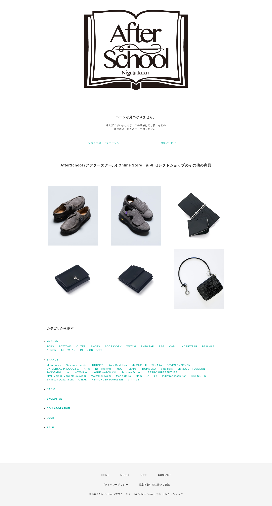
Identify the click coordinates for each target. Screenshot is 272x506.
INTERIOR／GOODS (93, 350)
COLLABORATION (58, 408)
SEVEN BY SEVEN (178, 365)
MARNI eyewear (101, 376)
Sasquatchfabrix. (76, 365)
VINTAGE (133, 379)
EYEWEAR (147, 346)
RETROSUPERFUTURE (163, 372)
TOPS (50, 346)
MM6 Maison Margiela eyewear (66, 376)
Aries (87, 368)
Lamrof (133, 368)
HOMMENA (149, 368)
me (68, 372)
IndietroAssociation (174, 376)
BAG (161, 346)
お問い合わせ (168, 143)
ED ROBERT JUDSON (191, 368)
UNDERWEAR (188, 346)
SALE (50, 427)
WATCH (131, 346)
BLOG (143, 475)
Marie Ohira (123, 376)
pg (155, 376)
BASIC (51, 389)
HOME (105, 475)
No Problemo (103, 368)
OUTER (81, 346)
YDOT (120, 368)
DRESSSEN (198, 376)
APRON (51, 350)
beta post (167, 368)
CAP (172, 346)
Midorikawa (54, 365)
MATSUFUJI (139, 365)
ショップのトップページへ (103, 143)
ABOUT (124, 475)
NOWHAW (80, 372)
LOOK (50, 418)
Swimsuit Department (60, 379)
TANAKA (157, 365)
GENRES (52, 341)
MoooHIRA (142, 376)
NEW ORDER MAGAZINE (107, 379)
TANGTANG (54, 372)
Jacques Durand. (132, 372)
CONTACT (164, 475)
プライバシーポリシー (115, 484)
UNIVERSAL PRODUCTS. (63, 368)
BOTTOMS (65, 346)
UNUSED (98, 365)
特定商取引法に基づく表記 (154, 484)
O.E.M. (82, 379)
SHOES (95, 346)
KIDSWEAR (68, 350)
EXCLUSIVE (54, 398)
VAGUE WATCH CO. (104, 372)
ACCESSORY (113, 346)
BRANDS (53, 359)
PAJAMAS (208, 346)
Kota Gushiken (118, 365)
